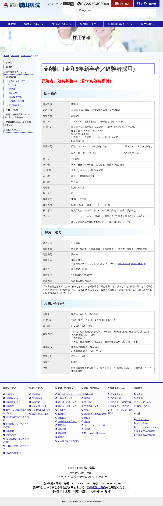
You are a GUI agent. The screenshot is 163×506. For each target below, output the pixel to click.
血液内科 (62, 413)
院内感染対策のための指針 (16, 418)
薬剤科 (87, 421)
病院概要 (10, 405)
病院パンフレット (14, 130)
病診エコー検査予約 (119, 405)
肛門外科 (62, 425)
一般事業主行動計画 (145, 434)
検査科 (87, 417)
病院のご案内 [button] (32, 23)
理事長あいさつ (13, 398)
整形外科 (62, 417)
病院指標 (10, 430)
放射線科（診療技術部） (95, 413)
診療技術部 (26, 55)
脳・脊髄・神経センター (69, 394)
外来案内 (36, 394)
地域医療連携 (116, 394)
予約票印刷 (115, 398)
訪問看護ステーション (16, 72)
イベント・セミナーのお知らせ (120, 411)
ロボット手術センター (68, 405)
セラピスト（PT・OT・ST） (17, 83)
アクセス (125, 3)
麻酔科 (87, 398)
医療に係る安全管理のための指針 (16, 425)
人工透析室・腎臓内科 (68, 440)
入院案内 (36, 401)
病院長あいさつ (13, 401)
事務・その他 (12, 109)
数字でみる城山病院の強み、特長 (16, 411)
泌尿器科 (62, 432)
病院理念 (10, 394)
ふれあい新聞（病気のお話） (16, 447)
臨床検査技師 (15, 96)
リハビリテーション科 (94, 425)
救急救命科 (88, 394)
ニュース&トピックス (146, 427)
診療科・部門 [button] (88, 23)
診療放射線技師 (16, 101)
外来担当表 (37, 398)
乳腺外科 (62, 428)
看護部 (9, 67)
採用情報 (15, 55)
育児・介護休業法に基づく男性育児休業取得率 (17, 116)
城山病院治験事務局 (145, 431)
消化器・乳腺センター (68, 401)
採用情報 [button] (146, 23)
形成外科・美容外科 (67, 421)
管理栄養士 (14, 105)
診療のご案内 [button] (60, 23)
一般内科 (62, 409)
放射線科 (88, 401)
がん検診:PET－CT (41, 409)
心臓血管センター (66, 398)
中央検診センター (92, 405)
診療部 (9, 62)
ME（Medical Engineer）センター (94, 434)
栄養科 (87, 428)
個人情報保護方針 (14, 452)
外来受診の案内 (96, 487)
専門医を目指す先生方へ (121, 401)
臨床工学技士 (15, 92)
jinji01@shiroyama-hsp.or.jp (131, 263)
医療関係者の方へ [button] (118, 23)
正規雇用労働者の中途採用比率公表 (17, 124)
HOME (12, 23)
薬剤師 (12, 88)
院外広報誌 (11, 434)
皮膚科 (61, 436)
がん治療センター (40, 405)
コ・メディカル (143, 401)
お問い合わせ (148, 3)
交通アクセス (142, 419)
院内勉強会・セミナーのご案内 (16, 440)
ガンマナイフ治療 (40, 413)
